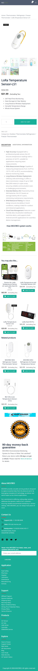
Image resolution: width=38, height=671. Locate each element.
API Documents (6, 648)
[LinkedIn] (2, 540)
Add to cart (25, 122)
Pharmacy (4, 573)
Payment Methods (7, 598)
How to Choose (6, 642)
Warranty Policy (6, 602)
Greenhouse (5, 579)
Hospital (3, 575)
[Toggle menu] (36, 2)
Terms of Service (6, 611)
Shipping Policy (6, 600)
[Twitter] (16, 540)
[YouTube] (11, 540)
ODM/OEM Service (7, 629)
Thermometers (11, 15)
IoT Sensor (4, 621)
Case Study (4, 653)
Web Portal (4, 646)
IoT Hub (3, 623)
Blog (2, 650)
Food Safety (4, 571)
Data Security (5, 655)
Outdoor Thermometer (18, 134)
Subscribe (8, 559)
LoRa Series (4, 625)
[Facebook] (7, 540)
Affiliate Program (6, 596)
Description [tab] (6, 144)
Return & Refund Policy (8, 605)
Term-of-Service (26, 459)
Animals (3, 584)
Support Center (6, 644)
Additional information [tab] (22, 144)
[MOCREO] (4, 3)
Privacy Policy (5, 609)
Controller (4, 627)
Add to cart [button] (11, 296)
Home (3, 15)
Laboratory (4, 577)
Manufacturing (6, 581)
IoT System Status (6, 657)
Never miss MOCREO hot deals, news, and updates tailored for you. (16, 549)
